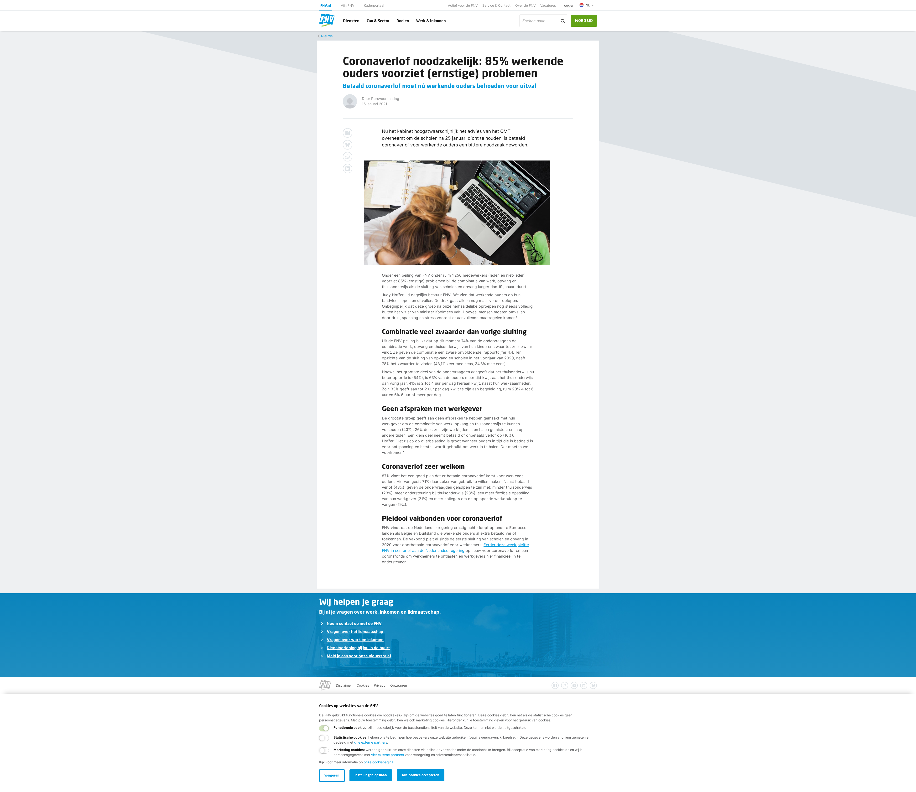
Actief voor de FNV (463, 5)
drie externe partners (370, 742)
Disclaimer (344, 685)
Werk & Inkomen (431, 20)
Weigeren (331, 775)
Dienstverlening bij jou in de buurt (358, 647)
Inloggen (567, 5)
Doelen (402, 20)
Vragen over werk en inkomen (355, 639)
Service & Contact (496, 5)
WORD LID (584, 20)
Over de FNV (525, 5)
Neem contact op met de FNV (354, 623)
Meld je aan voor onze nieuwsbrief (359, 655)
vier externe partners (387, 755)
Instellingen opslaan (370, 775)
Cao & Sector (378, 20)
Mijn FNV (347, 5)
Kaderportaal (374, 5)
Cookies (363, 685)
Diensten (351, 20)
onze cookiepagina (378, 762)
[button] (586, 5)
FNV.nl (325, 5)
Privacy (379, 685)
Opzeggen (398, 685)
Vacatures (548, 5)
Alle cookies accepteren (420, 775)
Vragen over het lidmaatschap (355, 631)
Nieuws (327, 36)
